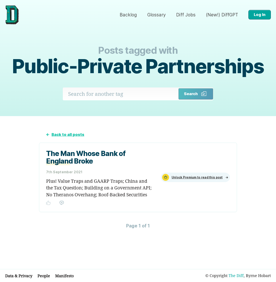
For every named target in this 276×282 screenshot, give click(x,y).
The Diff (236, 275)
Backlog (128, 14)
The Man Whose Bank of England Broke (85, 157)
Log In (259, 14)
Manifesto (64, 275)
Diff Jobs (186, 14)
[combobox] (121, 94)
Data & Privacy (18, 275)
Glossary (156, 14)
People (44, 275)
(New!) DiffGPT (222, 14)
